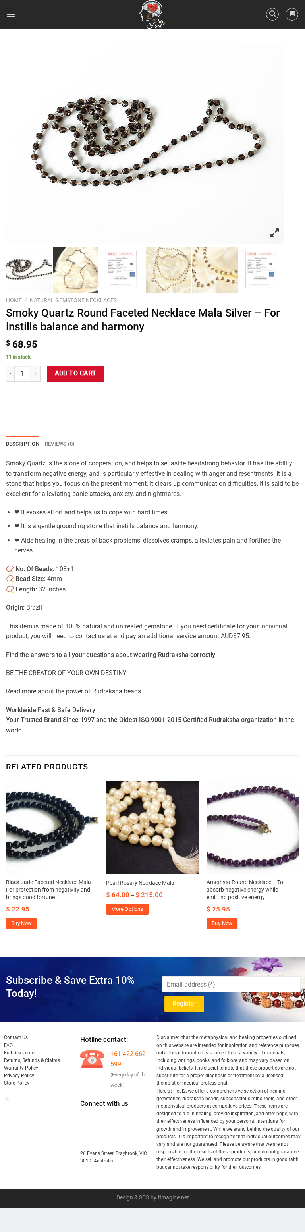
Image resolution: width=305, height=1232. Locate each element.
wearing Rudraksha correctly (174, 654)
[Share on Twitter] (41, 396)
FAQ (8, 1045)
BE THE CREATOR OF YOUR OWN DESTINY (66, 673)
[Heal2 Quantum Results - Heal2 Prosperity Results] (152, 14)
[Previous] (6, 862)
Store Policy (16, 1083)
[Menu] (10, 14)
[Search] (272, 14)
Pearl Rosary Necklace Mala (140, 883)
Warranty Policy (21, 1068)
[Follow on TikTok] (115, 1119)
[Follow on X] (130, 1119)
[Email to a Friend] (56, 396)
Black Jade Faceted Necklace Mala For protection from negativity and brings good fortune (48, 889)
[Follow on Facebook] (87, 1119)
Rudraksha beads (116, 691)
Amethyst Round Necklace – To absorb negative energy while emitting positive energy (245, 889)
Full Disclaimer (20, 1053)
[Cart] (292, 14)
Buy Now (21, 923)
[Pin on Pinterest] (70, 396)
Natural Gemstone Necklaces (73, 300)
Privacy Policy (19, 1075)
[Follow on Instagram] (101, 1119)
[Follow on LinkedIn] (87, 1138)
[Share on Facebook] (27, 396)
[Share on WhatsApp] (13, 396)
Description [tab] (22, 444)
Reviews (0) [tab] (60, 444)
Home (14, 300)
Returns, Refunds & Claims (32, 1060)
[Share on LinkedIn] (84, 396)
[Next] (299, 862)
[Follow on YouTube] (101, 1138)
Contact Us (16, 1037)
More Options (127, 909)
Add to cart (76, 373)
